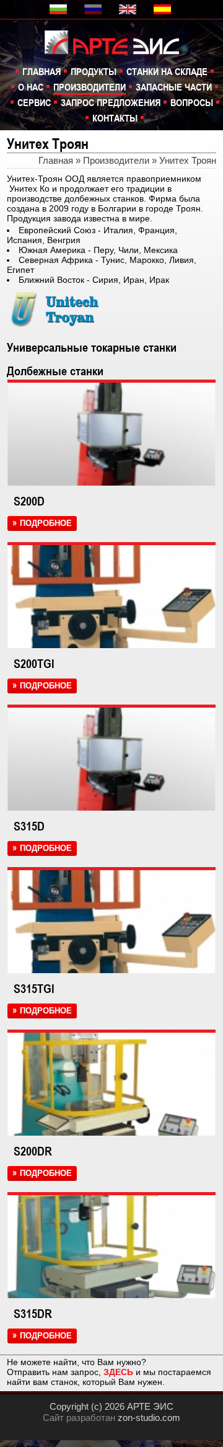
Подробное (46, 523)
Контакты (115, 118)
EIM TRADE (118, 41)
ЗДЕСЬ (118, 1372)
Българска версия (59, 9)
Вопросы (191, 102)
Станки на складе (167, 71)
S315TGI (34, 988)
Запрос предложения (110, 102)
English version (129, 9)
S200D (29, 501)
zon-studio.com (149, 1417)
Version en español (163, 9)
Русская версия (94, 9)
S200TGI (34, 663)
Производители (89, 87)
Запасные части (174, 87)
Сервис (34, 102)
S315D (29, 826)
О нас (30, 87)
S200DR (33, 1151)
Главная (41, 71)
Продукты (93, 71)
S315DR (33, 1313)
